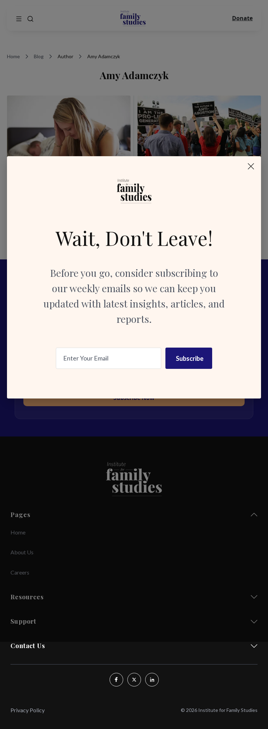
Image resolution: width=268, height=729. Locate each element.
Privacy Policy (27, 710)
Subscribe (189, 358)
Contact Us (27, 645)
